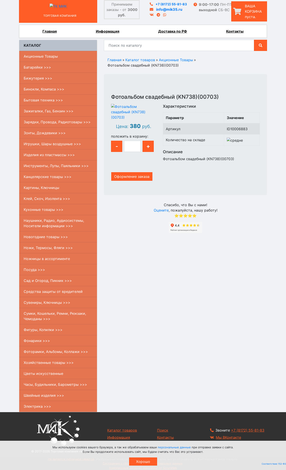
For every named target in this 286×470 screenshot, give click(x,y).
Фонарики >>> (37, 340)
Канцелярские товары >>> (48, 176)
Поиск (162, 430)
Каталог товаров (140, 60)
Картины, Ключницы (41, 187)
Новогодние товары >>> (46, 237)
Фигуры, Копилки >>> (43, 329)
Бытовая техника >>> (43, 100)
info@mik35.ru (169, 9)
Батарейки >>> (37, 67)
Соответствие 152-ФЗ (274, 463)
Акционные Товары (41, 56)
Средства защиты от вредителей (53, 291)
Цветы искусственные (43, 373)
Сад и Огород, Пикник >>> (48, 280)
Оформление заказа (131, 176)
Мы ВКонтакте (228, 437)
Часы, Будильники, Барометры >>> (55, 384)
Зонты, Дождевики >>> (45, 133)
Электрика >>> (37, 406)
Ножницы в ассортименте (47, 258)
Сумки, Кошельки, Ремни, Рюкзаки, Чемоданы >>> (55, 316)
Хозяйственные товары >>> (49, 362)
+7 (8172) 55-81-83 (171, 4)
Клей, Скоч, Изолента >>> (47, 198)
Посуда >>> (34, 269)
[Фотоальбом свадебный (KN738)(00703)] (133, 111)
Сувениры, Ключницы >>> (47, 302)
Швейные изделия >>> (44, 395)
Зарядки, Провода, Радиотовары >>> (57, 122)
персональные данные (174, 447)
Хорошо (143, 461)
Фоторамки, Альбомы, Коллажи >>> (56, 351)
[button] (114, 91)
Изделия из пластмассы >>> (49, 155)
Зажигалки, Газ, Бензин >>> (49, 111)
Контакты (235, 31)
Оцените (161, 210)
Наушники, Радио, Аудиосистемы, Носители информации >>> (54, 223)
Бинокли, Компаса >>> (44, 89)
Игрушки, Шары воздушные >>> (52, 144)
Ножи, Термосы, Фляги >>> (48, 247)
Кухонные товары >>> (43, 209)
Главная (49, 31)
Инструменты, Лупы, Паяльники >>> (56, 166)
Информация (107, 31)
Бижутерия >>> (38, 78)
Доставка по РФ (172, 31)
